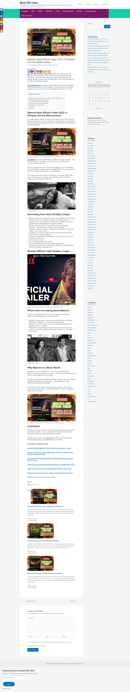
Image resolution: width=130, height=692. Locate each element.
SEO (32, 11)
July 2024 (90, 204)
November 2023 (92, 224)
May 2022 (90, 265)
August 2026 (91, 140)
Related (32, 108)
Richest (90, 363)
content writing (92, 327)
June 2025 (90, 176)
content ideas (91, 322)
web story (49, 438)
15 (108, 95)
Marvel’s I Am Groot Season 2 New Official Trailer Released (43, 540)
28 (105, 101)
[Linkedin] (37, 71)
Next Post (73, 601)
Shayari (90, 371)
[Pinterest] (40, 71)
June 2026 (90, 145)
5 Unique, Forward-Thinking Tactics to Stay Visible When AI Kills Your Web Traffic (98, 122)
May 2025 (90, 178)
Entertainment (68, 11)
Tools (58, 11)
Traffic (40, 11)
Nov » (100, 108)
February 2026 (91, 156)
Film (47, 65)
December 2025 (92, 161)
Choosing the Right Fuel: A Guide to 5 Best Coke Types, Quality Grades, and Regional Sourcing (98, 41)
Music (89, 350)
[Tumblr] (1, 28)
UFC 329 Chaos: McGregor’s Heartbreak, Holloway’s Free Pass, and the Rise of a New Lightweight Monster (98, 48)
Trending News (90, 11)
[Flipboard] (1, 24)
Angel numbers (92, 304)
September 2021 (92, 283)
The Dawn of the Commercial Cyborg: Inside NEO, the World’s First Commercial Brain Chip (98, 70)
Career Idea (91, 317)
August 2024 (91, 201)
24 (92, 101)
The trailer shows (33, 85)
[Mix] (43, 71)
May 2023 (90, 240)
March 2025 (91, 184)
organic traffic (91, 355)
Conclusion (32, 106)
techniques (91, 381)
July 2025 (90, 173)
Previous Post (30, 601)
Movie (50, 65)
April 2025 (90, 181)
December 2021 (92, 278)
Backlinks (49, 11)
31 (92, 104)
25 (95, 101)
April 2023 (90, 242)
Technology (91, 383)
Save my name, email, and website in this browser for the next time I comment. (50, 642)
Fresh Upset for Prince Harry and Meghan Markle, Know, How (49, 469)
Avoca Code (91, 120)
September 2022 (92, 255)
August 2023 (91, 232)
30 (89, 104)
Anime (89, 307)
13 (102, 95)
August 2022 (91, 257)
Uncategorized (91, 401)
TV (88, 399)
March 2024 (91, 214)
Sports (89, 378)
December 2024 (92, 191)
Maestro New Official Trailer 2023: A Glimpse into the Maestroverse (46, 98)
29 (108, 101)
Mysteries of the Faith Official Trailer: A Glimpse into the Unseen (44, 573)
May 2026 (90, 148)
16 (89, 98)
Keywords (90, 345)
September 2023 (92, 229)
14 (105, 95)
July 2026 (90, 143)
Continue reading (6, 688)
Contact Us (88, 4)
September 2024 (92, 199)
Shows (89, 373)
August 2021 (91, 285)
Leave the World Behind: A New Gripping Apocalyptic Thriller (49, 448)
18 (95, 98)
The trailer (31, 160)
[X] (31, 71)
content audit (91, 320)
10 (92, 95)
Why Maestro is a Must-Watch (36, 105)
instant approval (92, 343)
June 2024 (90, 207)
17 (92, 98)
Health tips (90, 340)
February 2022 (91, 273)
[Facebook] (29, 71)
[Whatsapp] (46, 71)
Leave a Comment (32, 65)
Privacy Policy (105, 4)
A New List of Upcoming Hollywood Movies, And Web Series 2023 (51, 464)
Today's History (92, 386)
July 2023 (90, 234)
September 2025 (92, 168)
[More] (49, 71)
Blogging (24, 11)
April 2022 (90, 268)
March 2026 (91, 153)
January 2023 (91, 250)
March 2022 (91, 270)
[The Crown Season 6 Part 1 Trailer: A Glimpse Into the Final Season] (44, 496)
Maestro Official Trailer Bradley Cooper (39, 101)
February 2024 (91, 217)
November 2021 (92, 280)
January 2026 (91, 158)
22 (108, 98)
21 (105, 98)
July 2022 (90, 260)
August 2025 (91, 171)
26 (99, 101)
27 (102, 101)
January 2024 (91, 219)
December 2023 (92, 222)
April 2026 (90, 150)
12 (98, 95)
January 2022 (91, 275)
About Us (80, 4)
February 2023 (91, 247)
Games (79, 11)
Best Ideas (90, 312)
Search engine (91, 366)
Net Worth (90, 353)
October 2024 (91, 196)
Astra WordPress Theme (77, 663)
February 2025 (91, 186)
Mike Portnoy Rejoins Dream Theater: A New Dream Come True (50, 473)
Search (89, 23)
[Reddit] (34, 71)
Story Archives (26, 16)
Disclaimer (96, 4)
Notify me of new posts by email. (37, 646)
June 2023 (90, 237)
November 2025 (92, 163)
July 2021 (90, 288)
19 (98, 98)
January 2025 (91, 189)
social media (91, 376)
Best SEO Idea (29, 2)
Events (89, 332)
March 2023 (91, 245)
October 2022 (91, 252)
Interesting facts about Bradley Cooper (39, 100)
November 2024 (92, 194)
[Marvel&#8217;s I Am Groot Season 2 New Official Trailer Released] (40, 530)
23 (89, 101)
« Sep (96, 108)
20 (102, 98)
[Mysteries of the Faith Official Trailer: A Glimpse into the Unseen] (40, 563)
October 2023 (91, 227)
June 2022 (90, 262)
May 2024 (90, 209)
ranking (90, 360)
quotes (89, 358)
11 (95, 95)
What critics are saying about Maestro (38, 103)
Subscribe (8, 684)
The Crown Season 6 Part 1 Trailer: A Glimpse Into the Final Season (45, 506)
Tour (89, 391)
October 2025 (91, 166)
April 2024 (90, 212)
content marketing (92, 325)
